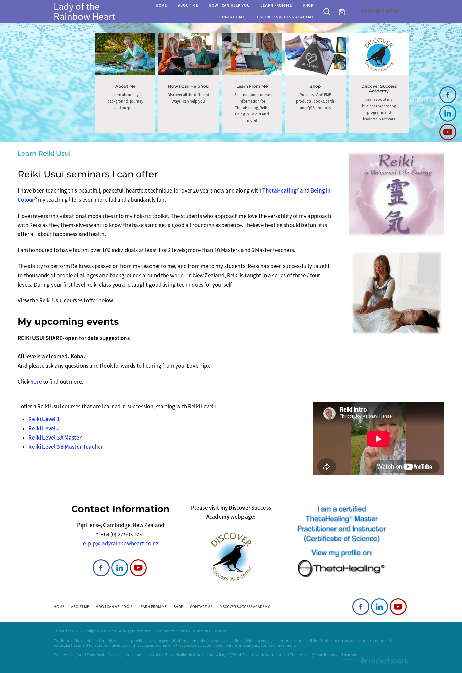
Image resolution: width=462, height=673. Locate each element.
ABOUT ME (188, 5)
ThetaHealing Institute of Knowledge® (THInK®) (205, 654)
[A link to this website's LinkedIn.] (447, 113)
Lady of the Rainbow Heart (84, 11)
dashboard (164, 631)
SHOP (308, 5)
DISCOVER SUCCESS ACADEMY (284, 17)
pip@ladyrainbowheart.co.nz (123, 543)
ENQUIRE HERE (380, 11)
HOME (161, 5)
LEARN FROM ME (276, 5)
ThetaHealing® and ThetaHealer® (82, 654)
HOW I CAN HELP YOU (229, 5)
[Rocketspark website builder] (374, 661)
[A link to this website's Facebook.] (447, 94)
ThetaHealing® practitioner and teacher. (323, 654)
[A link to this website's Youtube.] (447, 132)
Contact (219, 631)
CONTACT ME (232, 17)
